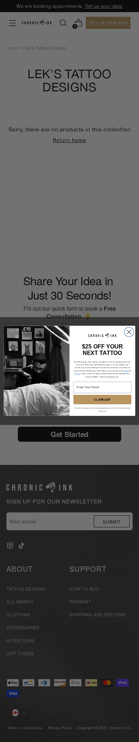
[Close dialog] (129, 332)
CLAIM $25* (102, 399)
